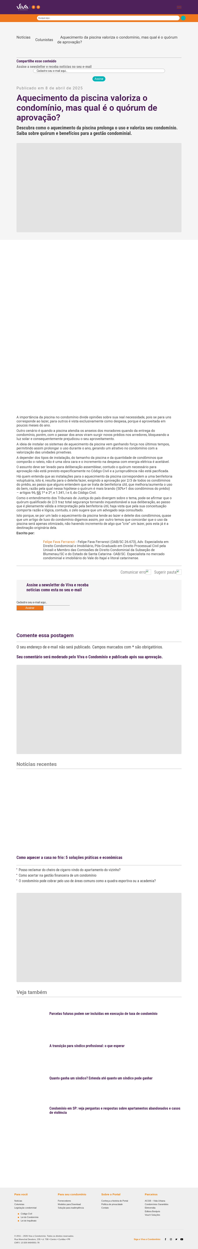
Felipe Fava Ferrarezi (59, 542)
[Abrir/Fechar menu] (179, 7)
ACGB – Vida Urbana (155, 1201)
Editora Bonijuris (152, 1211)
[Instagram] (38, 7)
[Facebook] (33, 7)
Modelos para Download (69, 1204)
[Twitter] (176, 1239)
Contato (105, 1207)
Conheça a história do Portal (114, 1201)
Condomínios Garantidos (156, 1204)
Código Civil (26, 1213)
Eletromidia (150, 1207)
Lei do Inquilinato (28, 1220)
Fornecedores (64, 1201)
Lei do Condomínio (29, 1217)
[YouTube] (182, 1239)
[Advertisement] (99, 1148)
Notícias (23, 39)
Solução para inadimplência (71, 1207)
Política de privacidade (112, 1204)
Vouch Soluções (152, 1215)
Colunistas (44, 40)
